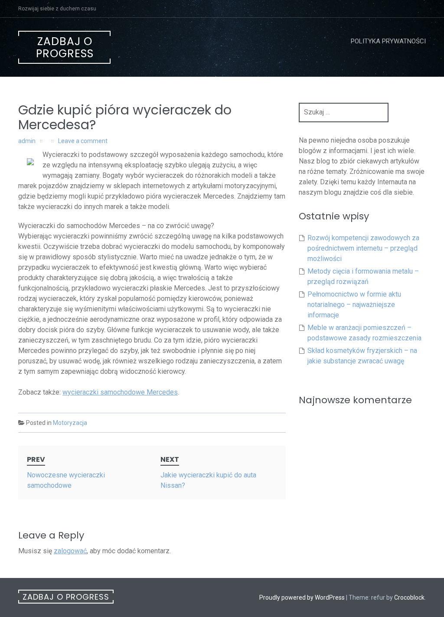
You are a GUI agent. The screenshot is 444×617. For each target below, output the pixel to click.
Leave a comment (83, 140)
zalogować (70, 551)
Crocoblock (409, 597)
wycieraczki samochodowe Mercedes (120, 392)
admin (27, 140)
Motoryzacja (70, 422)
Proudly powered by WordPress (302, 597)
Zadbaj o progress (65, 47)
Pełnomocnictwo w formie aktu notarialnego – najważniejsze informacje (354, 304)
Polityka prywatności (388, 41)
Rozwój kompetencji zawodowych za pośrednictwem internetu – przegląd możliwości (363, 248)
